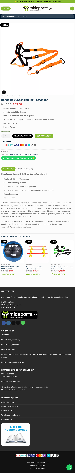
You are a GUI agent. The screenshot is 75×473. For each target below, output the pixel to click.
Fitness (9, 96)
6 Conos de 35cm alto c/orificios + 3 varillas (34, 268)
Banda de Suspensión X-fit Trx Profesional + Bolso (62, 268)
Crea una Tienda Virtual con (38, 462)
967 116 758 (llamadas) (10, 345)
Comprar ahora (44, 136)
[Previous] (1, 260)
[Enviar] (72, 16)
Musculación (17, 96)
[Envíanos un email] (18, 323)
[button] (6, 8)
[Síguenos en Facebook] (4, 323)
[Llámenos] (23, 323)
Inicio (3, 96)
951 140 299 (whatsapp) (10, 340)
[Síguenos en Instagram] (8, 323)
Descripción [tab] (8, 169)
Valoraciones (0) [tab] (25, 169)
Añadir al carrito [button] (9, 274)
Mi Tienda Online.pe (37, 465)
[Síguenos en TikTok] (13, 323)
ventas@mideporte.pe (15, 362)
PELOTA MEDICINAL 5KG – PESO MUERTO (10, 268)
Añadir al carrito (22, 136)
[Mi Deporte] (37, 8)
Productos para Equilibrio (30, 154)
